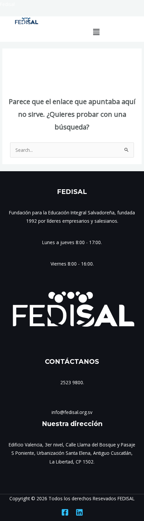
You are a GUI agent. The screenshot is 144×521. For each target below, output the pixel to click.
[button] (96, 31)
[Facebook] (65, 512)
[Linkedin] (79, 512)
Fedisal (7, 4)
